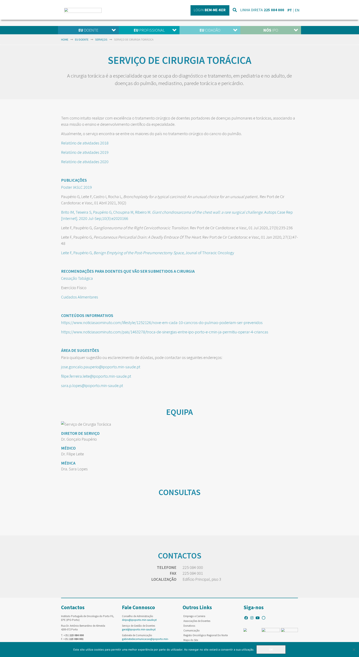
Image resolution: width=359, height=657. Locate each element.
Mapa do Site (190, 640)
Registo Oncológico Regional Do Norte (205, 635)
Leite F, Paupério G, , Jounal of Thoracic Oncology (148, 252)
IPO (270, 30)
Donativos (189, 625)
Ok (271, 649)
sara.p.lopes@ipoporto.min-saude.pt (92, 385)
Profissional (149, 30)
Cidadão (209, 30)
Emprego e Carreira (194, 616)
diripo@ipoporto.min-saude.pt (139, 620)
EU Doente (82, 39)
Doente (88, 30)
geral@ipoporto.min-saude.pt (139, 629)
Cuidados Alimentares (79, 297)
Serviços (101, 39)
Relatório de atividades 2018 (84, 142)
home (64, 39)
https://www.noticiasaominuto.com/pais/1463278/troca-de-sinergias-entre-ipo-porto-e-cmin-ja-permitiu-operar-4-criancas (164, 331)
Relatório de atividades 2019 (84, 152)
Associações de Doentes (196, 621)
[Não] (354, 649)
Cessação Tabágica (77, 278)
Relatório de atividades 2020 (84, 161)
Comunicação (191, 630)
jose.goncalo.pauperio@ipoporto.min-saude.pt (100, 366)
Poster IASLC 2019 (76, 187)
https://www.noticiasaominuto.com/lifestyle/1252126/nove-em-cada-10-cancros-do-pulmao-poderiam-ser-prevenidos (162, 322)
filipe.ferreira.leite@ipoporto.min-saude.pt (96, 376)
